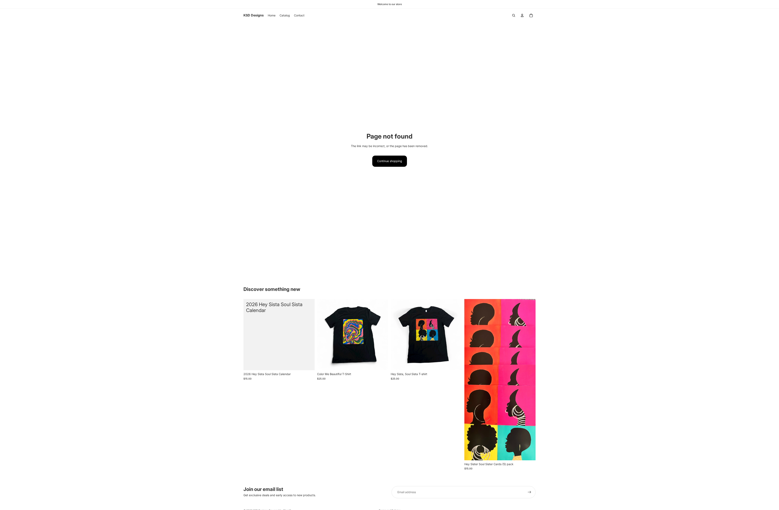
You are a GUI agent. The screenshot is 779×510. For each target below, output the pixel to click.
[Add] (308, 364)
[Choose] (382, 364)
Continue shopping (389, 161)
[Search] (513, 15)
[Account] (522, 15)
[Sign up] (529, 492)
